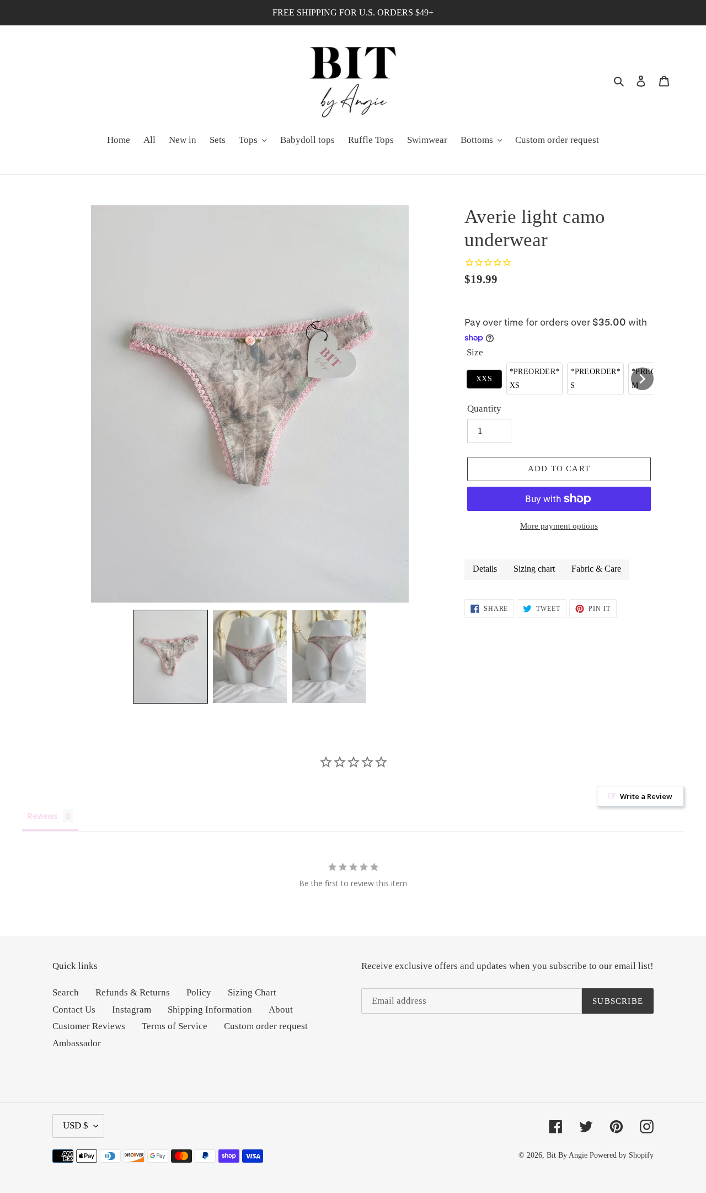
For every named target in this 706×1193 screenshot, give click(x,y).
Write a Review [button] (646, 796)
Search (65, 992)
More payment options (559, 525)
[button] (170, 657)
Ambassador (76, 1043)
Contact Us (73, 1009)
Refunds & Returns (132, 992)
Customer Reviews (88, 1026)
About (281, 1009)
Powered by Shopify (622, 1155)
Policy (198, 992)
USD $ (75, 1125)
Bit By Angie (567, 1155)
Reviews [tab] (42, 816)
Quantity (484, 408)
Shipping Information (210, 1009)
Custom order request (266, 1026)
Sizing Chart (252, 992)
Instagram (131, 1009)
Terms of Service (174, 1026)
